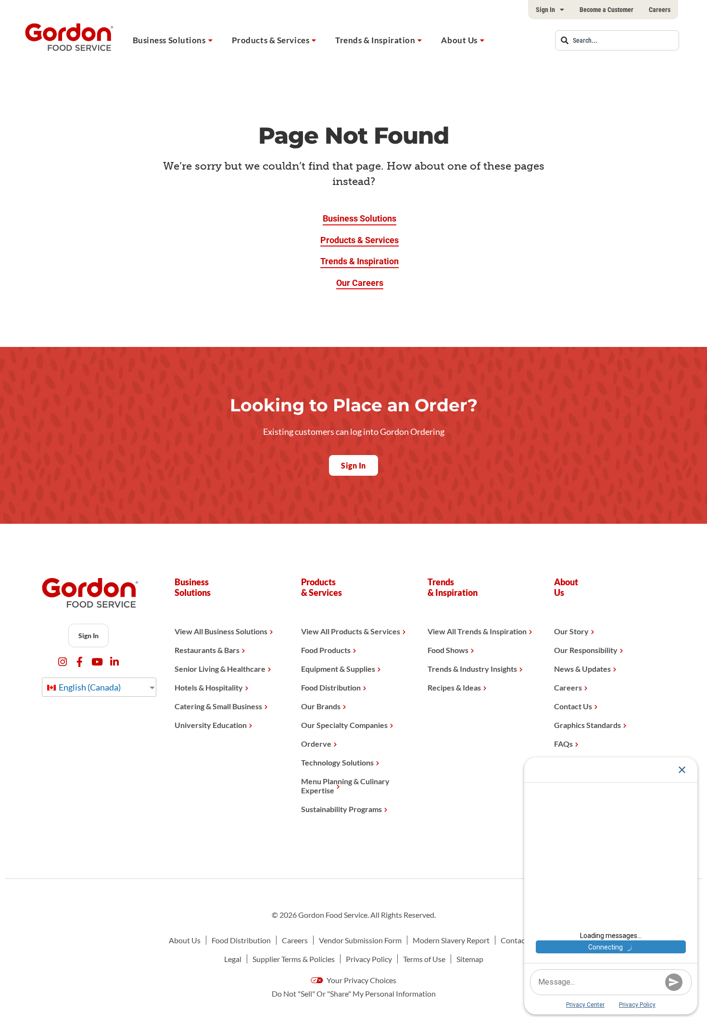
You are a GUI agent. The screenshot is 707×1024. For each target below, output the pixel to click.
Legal (232, 958)
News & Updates (582, 668)
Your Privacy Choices (360, 980)
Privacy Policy (369, 958)
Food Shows (448, 649)
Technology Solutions (337, 762)
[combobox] (617, 40)
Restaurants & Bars (207, 649)
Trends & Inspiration (375, 40)
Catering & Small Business (218, 706)
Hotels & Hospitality (209, 687)
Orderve (316, 743)
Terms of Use (424, 958)
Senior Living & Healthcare (220, 668)
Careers (659, 9)
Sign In (545, 9)
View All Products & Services (350, 631)
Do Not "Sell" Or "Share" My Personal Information (354, 993)
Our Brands (321, 706)
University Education (211, 724)
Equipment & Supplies (338, 668)
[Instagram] (62, 662)
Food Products (326, 649)
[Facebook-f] (80, 662)
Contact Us (573, 706)
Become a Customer (606, 9)
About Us (459, 40)
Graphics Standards (587, 724)
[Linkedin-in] (114, 662)
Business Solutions (169, 40)
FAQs (563, 743)
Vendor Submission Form (360, 940)
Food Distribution (331, 687)
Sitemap (469, 958)
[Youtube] (97, 662)
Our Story (571, 631)
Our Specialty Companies (344, 724)
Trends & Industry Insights (472, 668)
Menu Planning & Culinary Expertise (345, 786)
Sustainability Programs (341, 809)
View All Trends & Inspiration (477, 631)
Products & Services (271, 40)
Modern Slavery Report (451, 940)
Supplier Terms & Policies (293, 958)
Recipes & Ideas (454, 687)
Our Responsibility (586, 649)
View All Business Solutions (221, 631)
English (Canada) (89, 687)
